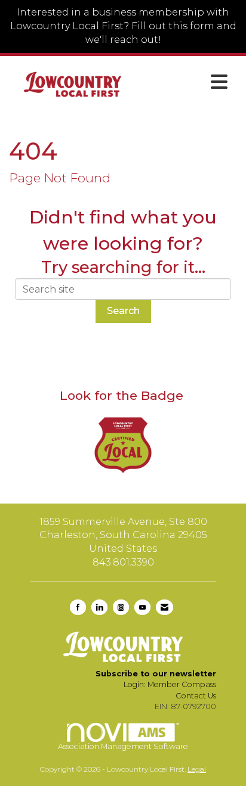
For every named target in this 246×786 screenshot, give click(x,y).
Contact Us (196, 695)
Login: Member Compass (170, 684)
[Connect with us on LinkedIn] (99, 607)
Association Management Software (123, 746)
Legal (196, 769)
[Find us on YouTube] (142, 607)
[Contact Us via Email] (164, 607)
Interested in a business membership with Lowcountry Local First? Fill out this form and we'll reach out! (123, 26)
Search (123, 310)
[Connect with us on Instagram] (121, 607)
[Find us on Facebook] (78, 607)
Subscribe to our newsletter (156, 673)
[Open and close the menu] (185, 82)
